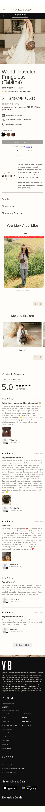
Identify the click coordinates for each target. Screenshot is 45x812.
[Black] (4, 134)
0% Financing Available (13, 3)
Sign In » (6, 707)
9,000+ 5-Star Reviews (20, 17)
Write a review (12, 380)
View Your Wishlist (23, 155)
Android (29, 788)
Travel (22, 350)
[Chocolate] (8, 134)
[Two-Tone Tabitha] (13, 134)
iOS (10, 788)
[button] (22, 108)
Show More (22, 645)
